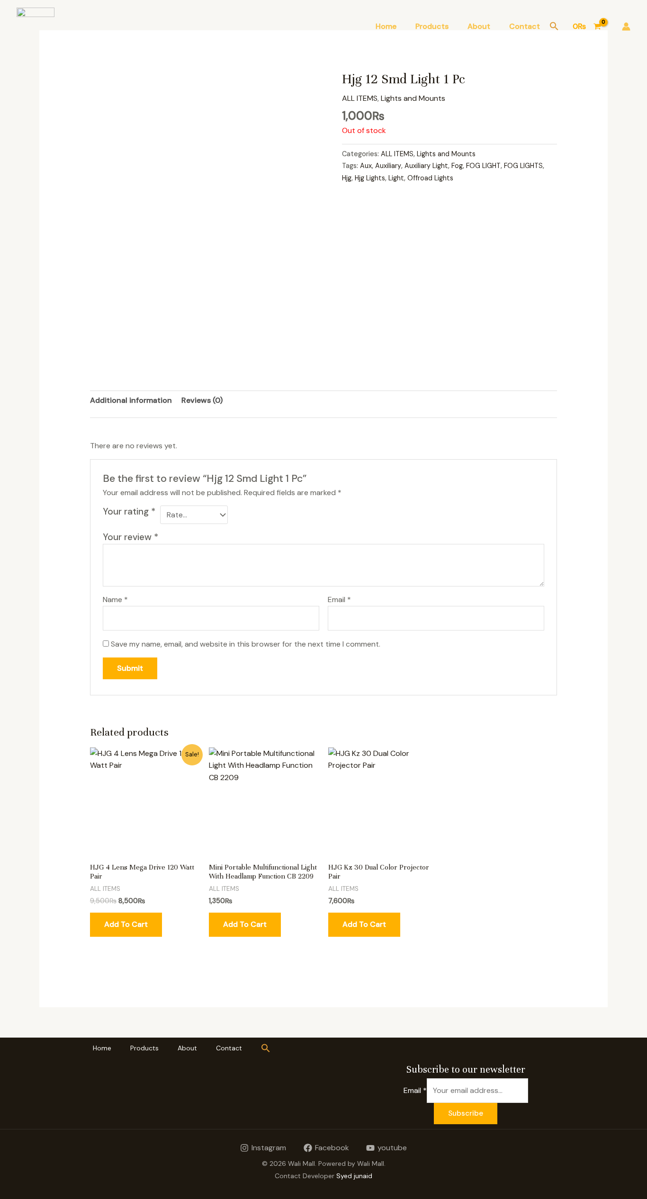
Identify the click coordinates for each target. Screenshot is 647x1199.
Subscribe (465, 1113)
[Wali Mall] (35, 26)
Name (115, 599)
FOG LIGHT (483, 165)
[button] (554, 26)
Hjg (346, 178)
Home (386, 26)
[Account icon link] (626, 26)
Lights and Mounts (413, 98)
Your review (130, 537)
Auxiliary (388, 165)
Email (339, 599)
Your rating (129, 511)
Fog (457, 165)
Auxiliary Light (426, 165)
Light (396, 178)
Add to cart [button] (126, 924)
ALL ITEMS (359, 98)
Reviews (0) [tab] (202, 400)
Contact (524, 26)
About (478, 26)
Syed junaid (354, 1176)
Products (432, 26)
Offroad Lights (430, 178)
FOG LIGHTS (523, 165)
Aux (366, 165)
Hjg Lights (370, 178)
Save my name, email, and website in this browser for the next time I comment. (245, 644)
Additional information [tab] (131, 400)
